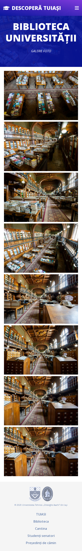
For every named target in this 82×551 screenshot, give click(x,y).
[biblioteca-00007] (41, 95)
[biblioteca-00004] (41, 350)
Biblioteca (41, 521)
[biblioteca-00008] (41, 146)
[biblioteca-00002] (41, 400)
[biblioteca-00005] (41, 197)
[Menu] (76, 8)
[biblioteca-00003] (41, 299)
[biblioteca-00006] (41, 248)
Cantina (41, 528)
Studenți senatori (41, 536)
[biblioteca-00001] (41, 451)
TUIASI (41, 514)
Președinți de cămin (41, 543)
